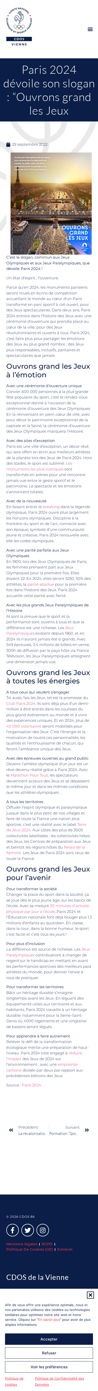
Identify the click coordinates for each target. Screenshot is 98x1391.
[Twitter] (27, 1230)
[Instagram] (42, 1230)
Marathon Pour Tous (29, 775)
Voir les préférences (49, 1366)
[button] (90, 1295)
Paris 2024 (31, 1085)
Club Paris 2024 (20, 703)
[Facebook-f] (12, 1230)
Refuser (49, 1353)
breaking (51, 506)
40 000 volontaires (23, 726)
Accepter (49, 1339)
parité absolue (40, 584)
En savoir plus (49, 1320)
